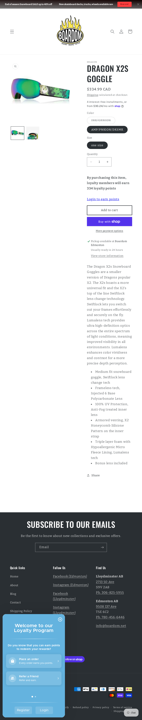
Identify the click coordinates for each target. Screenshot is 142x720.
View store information (107, 255)
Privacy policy (101, 707)
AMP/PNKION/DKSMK (107, 129)
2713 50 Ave (105, 582)
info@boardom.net (111, 626)
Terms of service (122, 707)
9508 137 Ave (106, 606)
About (14, 585)
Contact (15, 602)
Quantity (92, 154)
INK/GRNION (103, 121)
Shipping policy (123, 711)
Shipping (92, 95)
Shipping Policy (21, 611)
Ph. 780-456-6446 (110, 617)
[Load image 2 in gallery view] (32, 133)
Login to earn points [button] (103, 199)
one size (97, 145)
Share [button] (95, 475)
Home (14, 576)
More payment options (109, 230)
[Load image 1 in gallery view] (17, 133)
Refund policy (81, 707)
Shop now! (124, 4)
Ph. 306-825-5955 (110, 592)
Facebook (70, 576)
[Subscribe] (102, 547)
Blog (13, 593)
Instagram (70, 585)
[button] (12, 31)
